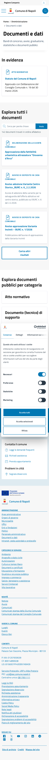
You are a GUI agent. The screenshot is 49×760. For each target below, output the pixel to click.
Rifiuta (24, 430)
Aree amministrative (11, 514)
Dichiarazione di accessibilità (15, 716)
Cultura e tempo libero (12, 564)
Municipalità (7, 521)
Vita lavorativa (8, 587)
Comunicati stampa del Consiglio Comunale (21, 614)
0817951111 (24, 677)
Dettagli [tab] (19, 334)
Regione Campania (11, 2)
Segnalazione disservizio (13, 689)
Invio (41, 126)
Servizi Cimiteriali (10, 584)
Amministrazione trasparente (15, 696)
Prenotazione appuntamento (15, 686)
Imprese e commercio (11, 577)
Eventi (5, 631)
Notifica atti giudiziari (12, 712)
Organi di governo (10, 517)
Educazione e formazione (13, 570)
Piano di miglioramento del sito (16, 722)
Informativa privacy (11, 699)
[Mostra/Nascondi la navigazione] (4, 11)
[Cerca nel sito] (45, 11)
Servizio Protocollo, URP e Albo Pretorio (20, 670)
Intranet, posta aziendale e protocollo (19, 540)
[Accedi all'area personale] (44, 3)
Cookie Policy (8, 702)
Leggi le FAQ (7, 683)
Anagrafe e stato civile (12, 557)
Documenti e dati (9, 537)
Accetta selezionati (24, 421)
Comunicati (7, 607)
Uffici (4, 524)
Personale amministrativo (13, 534)
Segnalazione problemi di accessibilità (19, 719)
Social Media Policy (10, 706)
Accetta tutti (24, 412)
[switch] (42, 383)
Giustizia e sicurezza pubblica (15, 574)
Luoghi (5, 627)
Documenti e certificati (12, 567)
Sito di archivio (9, 749)
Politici (5, 530)
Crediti (21, 749)
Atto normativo (20, 72)
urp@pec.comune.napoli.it (18, 674)
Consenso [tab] (7, 334)
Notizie (5, 600)
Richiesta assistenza (11, 693)
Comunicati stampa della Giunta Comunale (21, 610)
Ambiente (6, 554)
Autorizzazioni (8, 561)
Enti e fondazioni (9, 527)
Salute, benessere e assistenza (16, 580)
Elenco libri (7, 634)
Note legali (7, 709)
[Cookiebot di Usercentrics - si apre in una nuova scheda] (34, 327)
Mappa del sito (33, 749)
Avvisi (4, 604)
